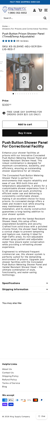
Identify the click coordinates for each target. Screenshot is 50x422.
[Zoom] (39, 87)
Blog (4, 386)
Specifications (11, 283)
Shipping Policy (10, 376)
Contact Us (8, 372)
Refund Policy (9, 379)
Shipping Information (15, 289)
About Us (7, 369)
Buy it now (25, 133)
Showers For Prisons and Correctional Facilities (25, 29)
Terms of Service (11, 383)
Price (5, 100)
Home (5, 26)
